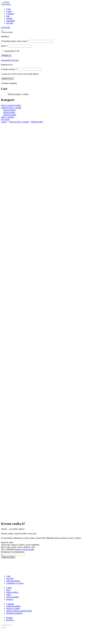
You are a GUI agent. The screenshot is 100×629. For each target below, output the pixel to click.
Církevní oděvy (9, 110)
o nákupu (10, 604)
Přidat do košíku (8, 557)
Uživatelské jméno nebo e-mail (14, 41)
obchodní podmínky (14, 613)
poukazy (9, 599)
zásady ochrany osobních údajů (19, 611)
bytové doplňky (12, 597)
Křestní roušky (9, 112)
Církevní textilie (9, 115)
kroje (8, 590)
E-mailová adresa (9, 69)
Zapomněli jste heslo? (10, 60)
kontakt (9, 617)
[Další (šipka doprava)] (5, 627)
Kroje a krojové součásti (11, 105)
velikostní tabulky (13, 606)
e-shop (4, 122)
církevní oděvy (12, 592)
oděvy (8, 595)
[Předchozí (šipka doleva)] (2, 627)
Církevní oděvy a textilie (11, 108)
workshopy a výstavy (15, 583)
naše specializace (13, 581)
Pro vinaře (5, 119)
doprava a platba (13, 608)
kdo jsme (10, 578)
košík (5, 27)
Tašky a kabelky (7, 117)
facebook (10, 620)
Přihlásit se (6, 56)
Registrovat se (7, 79)
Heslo (4, 46)
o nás (8, 576)
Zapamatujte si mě (11, 51)
